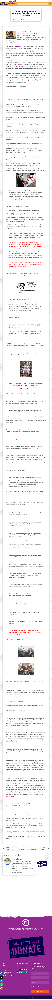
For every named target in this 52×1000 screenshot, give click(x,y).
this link (35, 343)
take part (14, 767)
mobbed (28, 80)
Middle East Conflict (34, 19)
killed (32, 690)
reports (16, 317)
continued (18, 64)
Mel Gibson (34, 394)
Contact (4, 967)
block (23, 104)
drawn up (20, 803)
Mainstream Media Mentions (9, 975)
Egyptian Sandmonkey (30, 156)
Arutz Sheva (27, 767)
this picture (35, 169)
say (28, 112)
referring (26, 66)
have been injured (22, 148)
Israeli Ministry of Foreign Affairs (21, 225)
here (16, 93)
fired (12, 61)
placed (34, 491)
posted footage (36, 225)
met (34, 77)
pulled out (26, 32)
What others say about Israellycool (7, 973)
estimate (10, 55)
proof (14, 401)
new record (26, 439)
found (28, 130)
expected (18, 163)
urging (19, 117)
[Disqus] (26, 897)
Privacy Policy (6, 970)
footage (27, 836)
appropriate (23, 805)
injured (23, 210)
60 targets (18, 46)
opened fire (39, 73)
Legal (4, 965)
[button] (50, 4)
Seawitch (22, 504)
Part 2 (11, 156)
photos (31, 502)
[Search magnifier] (47, 4)
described (28, 35)
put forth (39, 760)
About (4, 963)
